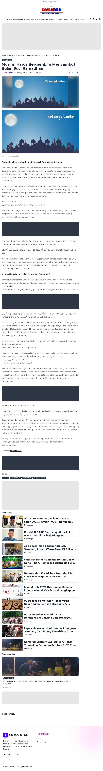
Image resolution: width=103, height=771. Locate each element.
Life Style (59, 19)
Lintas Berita (18, 19)
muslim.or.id (16, 451)
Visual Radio (85, 19)
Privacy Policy (42, 742)
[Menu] (3, 19)
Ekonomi (34, 19)
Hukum (27, 19)
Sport (66, 19)
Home (9, 19)
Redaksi (40, 739)
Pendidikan (43, 19)
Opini (72, 19)
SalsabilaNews (7, 73)
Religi (77, 19)
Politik (51, 19)
